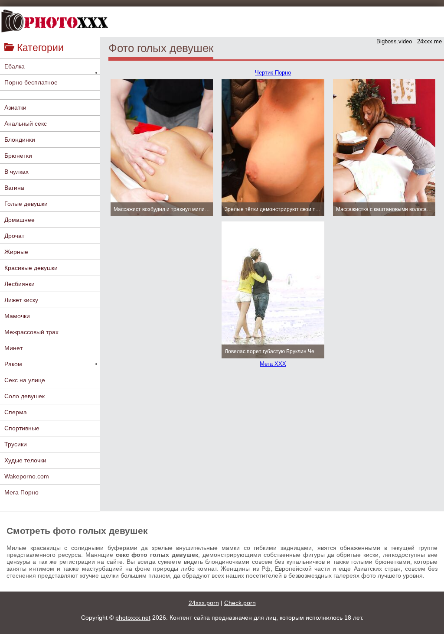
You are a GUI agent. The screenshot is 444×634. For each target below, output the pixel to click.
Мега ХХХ (273, 364)
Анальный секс (25, 123)
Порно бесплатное (31, 82)
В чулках (16, 171)
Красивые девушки (31, 267)
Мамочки (17, 315)
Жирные (16, 251)
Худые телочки (25, 460)
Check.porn (240, 602)
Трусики (15, 444)
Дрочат (14, 235)
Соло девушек (24, 396)
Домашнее (19, 219)
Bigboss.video (394, 41)
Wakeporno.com (26, 476)
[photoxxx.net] (54, 21)
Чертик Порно (273, 72)
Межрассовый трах (31, 331)
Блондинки (19, 139)
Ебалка (14, 66)
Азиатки (15, 107)
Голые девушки (26, 203)
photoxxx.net (132, 617)
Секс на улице (24, 380)
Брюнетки (18, 155)
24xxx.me (429, 41)
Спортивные (21, 428)
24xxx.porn (204, 602)
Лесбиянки (19, 283)
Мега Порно (21, 492)
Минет (13, 348)
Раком (13, 364)
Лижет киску (21, 299)
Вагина (14, 187)
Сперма (15, 412)
